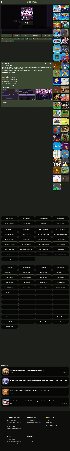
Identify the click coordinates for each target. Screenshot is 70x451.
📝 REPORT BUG (35, 35)
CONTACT (49, 422)
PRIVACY (48, 428)
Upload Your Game (11, 420)
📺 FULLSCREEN (47, 35)
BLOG (47, 420)
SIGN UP (67, 2)
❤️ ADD (16, 35)
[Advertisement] (27, 30)
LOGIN (63, 2)
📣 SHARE (25, 35)
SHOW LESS (50, 65)
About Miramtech (11, 439)
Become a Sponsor (11, 426)
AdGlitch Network (31, 420)
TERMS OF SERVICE (51, 425)
